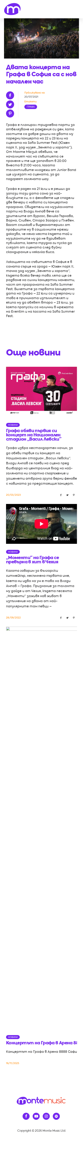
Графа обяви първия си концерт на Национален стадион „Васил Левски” (33, 435)
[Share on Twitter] (11, 104)
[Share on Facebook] (11, 95)
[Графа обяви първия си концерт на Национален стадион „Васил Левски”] (41, 391)
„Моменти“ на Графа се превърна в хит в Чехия (32, 560)
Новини (13, 425)
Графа (31, 106)
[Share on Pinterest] (11, 113)
